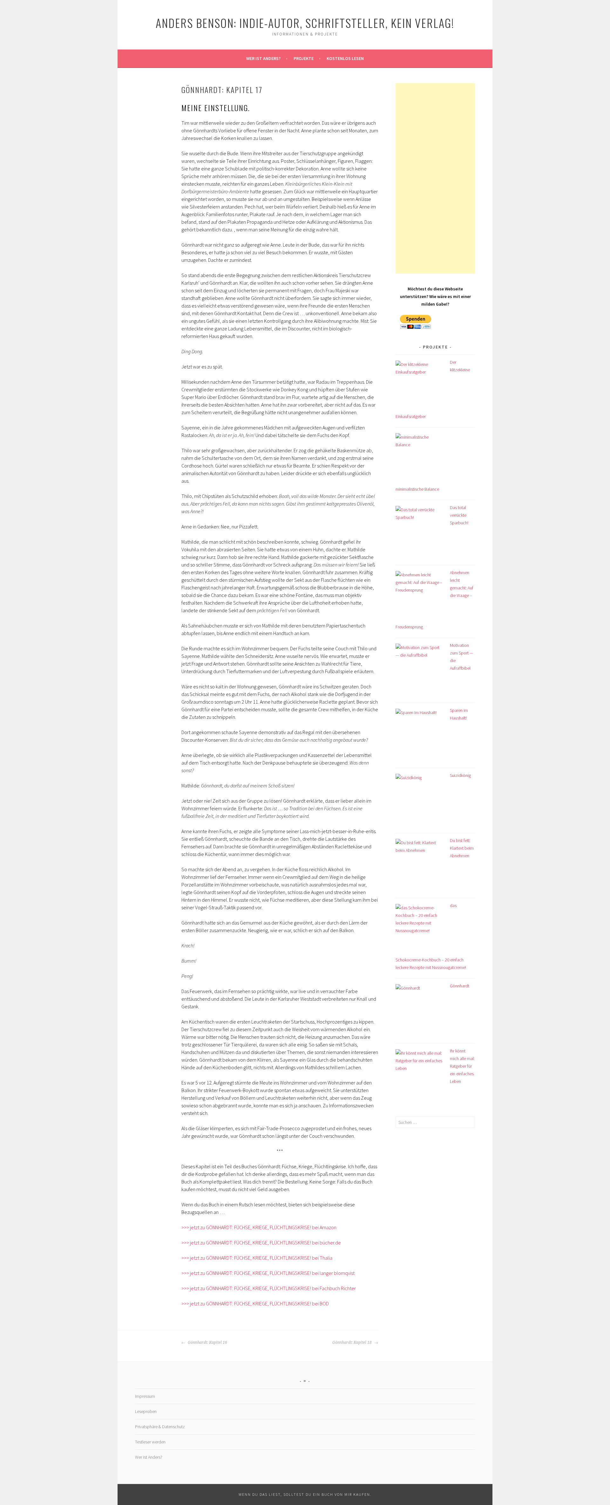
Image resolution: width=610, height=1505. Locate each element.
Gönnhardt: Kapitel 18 (352, 1342)
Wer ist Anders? (263, 58)
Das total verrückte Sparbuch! (459, 515)
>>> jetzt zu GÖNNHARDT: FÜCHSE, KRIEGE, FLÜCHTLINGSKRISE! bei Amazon (258, 1227)
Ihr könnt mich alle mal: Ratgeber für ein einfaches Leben (462, 1066)
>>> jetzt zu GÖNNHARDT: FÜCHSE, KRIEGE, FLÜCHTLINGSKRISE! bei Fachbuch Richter (268, 1288)
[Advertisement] (435, 178)
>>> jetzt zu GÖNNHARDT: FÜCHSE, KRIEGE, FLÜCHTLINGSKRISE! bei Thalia (256, 1258)
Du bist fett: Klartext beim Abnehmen (462, 848)
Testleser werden (150, 1442)
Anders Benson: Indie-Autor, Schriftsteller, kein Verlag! (305, 22)
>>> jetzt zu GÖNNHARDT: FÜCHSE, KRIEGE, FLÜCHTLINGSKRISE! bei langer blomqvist (268, 1273)
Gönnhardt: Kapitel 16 (207, 1342)
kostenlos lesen (345, 58)
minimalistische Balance (417, 489)
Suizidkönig (460, 775)
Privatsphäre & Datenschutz (160, 1426)
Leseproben (146, 1411)
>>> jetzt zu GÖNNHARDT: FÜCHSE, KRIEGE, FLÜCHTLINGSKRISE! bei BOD (255, 1303)
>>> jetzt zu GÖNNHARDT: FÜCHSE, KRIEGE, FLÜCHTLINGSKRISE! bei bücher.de (261, 1242)
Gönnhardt (459, 986)
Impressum (145, 1396)
